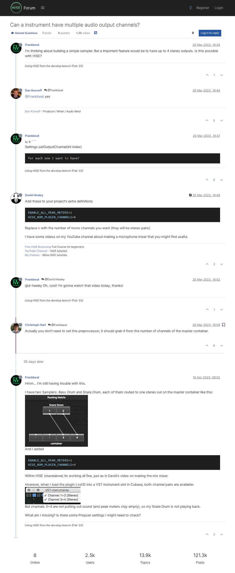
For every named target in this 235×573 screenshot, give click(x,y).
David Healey (34, 195)
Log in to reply (210, 33)
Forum (29, 8)
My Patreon (32, 255)
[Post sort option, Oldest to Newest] (193, 33)
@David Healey (54, 279)
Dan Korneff (33, 90)
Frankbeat (32, 45)
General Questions (25, 33)
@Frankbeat (55, 90)
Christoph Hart (35, 325)
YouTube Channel (36, 251)
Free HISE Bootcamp (38, 246)
